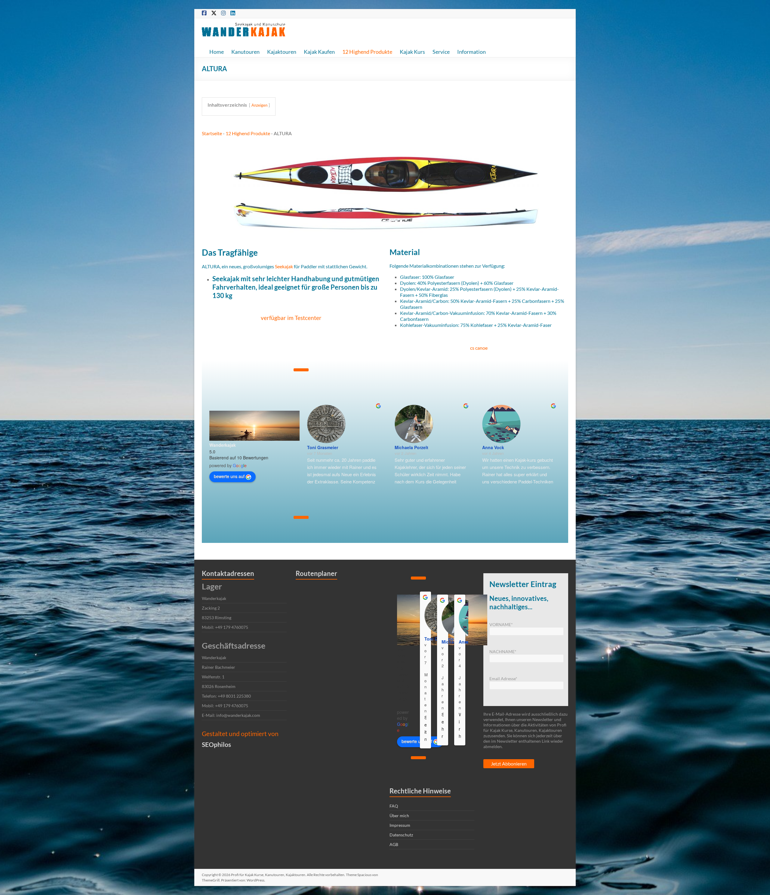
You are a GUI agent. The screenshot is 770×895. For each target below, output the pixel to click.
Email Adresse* (503, 678)
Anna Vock (493, 447)
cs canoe (479, 348)
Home (216, 51)
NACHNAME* (502, 651)
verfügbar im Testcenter (291, 318)
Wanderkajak (222, 445)
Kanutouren (245, 51)
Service (441, 51)
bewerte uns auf (229, 476)
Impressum (400, 825)
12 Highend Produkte (367, 51)
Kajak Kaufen (319, 51)
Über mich (399, 815)
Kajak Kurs (412, 51)
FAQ (394, 805)
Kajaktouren (281, 51)
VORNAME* (501, 624)
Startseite (212, 133)
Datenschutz (401, 834)
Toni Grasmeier (322, 447)
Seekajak (284, 266)
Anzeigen (259, 105)
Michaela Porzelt (411, 447)
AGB (394, 844)
